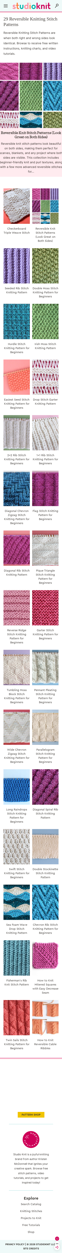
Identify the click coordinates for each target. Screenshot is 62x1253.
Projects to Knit (31, 1218)
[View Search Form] (57, 5)
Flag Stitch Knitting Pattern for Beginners (45, 515)
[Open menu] (5, 6)
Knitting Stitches (31, 1211)
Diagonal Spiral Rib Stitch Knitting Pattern (45, 813)
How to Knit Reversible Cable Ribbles (45, 1044)
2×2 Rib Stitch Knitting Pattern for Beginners (16, 459)
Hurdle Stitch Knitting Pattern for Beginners (16, 348)
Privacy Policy (15, 1244)
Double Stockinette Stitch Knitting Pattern (45, 873)
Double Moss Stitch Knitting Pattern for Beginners (45, 292)
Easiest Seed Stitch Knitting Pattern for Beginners (16, 403)
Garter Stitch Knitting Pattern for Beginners (45, 634)
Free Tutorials (31, 1225)
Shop (31, 1232)
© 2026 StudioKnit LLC (41, 1244)
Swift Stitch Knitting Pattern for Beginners (16, 873)
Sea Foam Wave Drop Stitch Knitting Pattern (16, 928)
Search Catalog (31, 1204)
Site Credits (31, 1248)
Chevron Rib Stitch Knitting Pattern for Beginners (45, 928)
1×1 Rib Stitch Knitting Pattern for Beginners (45, 459)
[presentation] (16, 206)
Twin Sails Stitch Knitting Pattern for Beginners (16, 1044)
